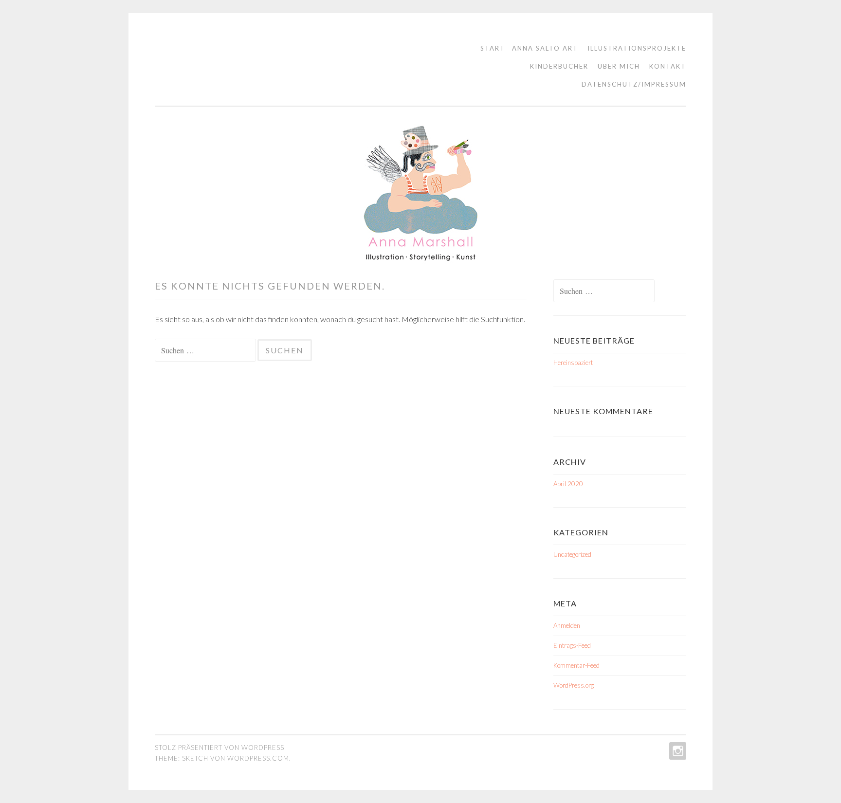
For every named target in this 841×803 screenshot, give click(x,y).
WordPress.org (573, 685)
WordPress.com (258, 758)
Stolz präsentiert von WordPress (219, 747)
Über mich (619, 66)
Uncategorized (572, 554)
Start (492, 48)
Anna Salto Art (545, 48)
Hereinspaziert (573, 362)
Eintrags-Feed (572, 645)
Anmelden (566, 625)
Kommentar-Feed (576, 665)
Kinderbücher (559, 66)
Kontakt (667, 66)
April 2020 (568, 484)
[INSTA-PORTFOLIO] (676, 751)
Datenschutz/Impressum (634, 84)
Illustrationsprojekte (636, 48)
